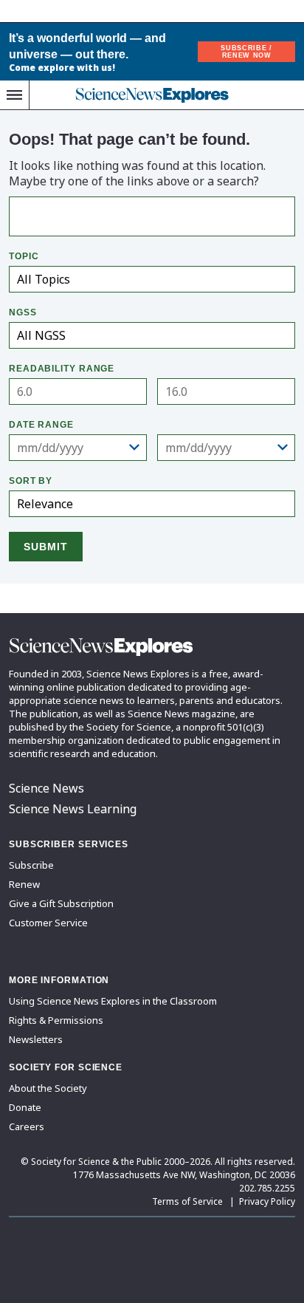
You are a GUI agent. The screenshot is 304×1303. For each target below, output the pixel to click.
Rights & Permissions (56, 1020)
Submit (46, 547)
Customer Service (48, 922)
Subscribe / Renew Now (246, 51)
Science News (46, 788)
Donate (25, 1107)
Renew (24, 884)
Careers (26, 1126)
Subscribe (31, 865)
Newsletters (36, 1039)
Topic (24, 256)
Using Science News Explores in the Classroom (113, 1001)
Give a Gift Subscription (61, 903)
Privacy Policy (267, 1201)
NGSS (23, 312)
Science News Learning (73, 809)
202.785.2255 (267, 1188)
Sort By (30, 481)
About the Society (48, 1088)
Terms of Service (187, 1201)
